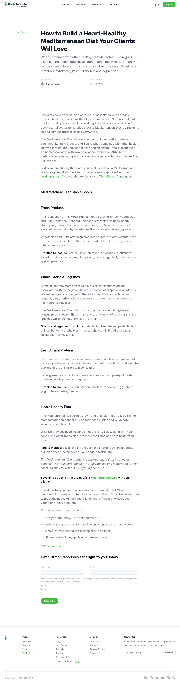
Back (22, 32)
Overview (65, 4)
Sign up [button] (169, 4)
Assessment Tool (64, 657)
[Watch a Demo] (90, 546)
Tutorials (60, 649)
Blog (58, 641)
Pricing (113, 4)
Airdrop (59, 653)
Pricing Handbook (67, 661)
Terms (93, 649)
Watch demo (29, 653)
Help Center (61, 645)
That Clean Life (109, 176)
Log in (156, 4)
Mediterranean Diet (54, 176)
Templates (81, 4)
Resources (99, 5)
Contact (93, 653)
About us (94, 641)
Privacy (101, 649)
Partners (94, 645)
